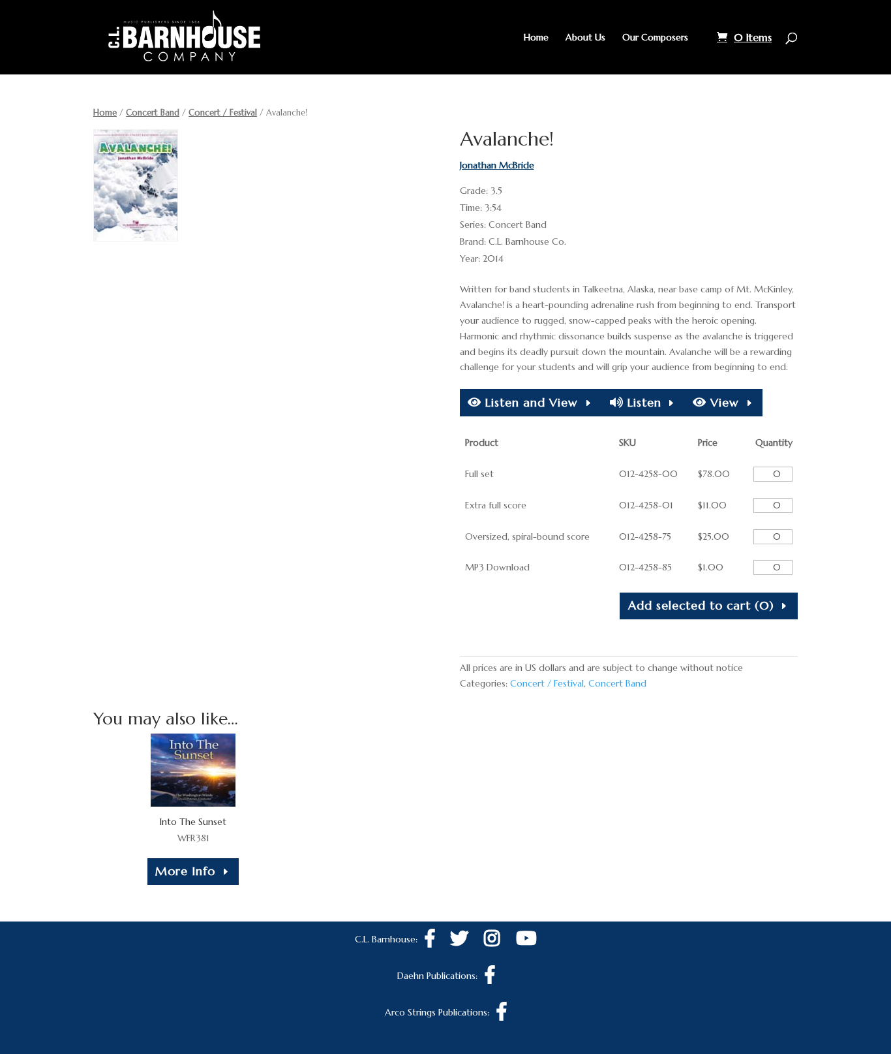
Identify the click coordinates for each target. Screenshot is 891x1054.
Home (536, 38)
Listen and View (529, 402)
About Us (585, 38)
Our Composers (655, 38)
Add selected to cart (701, 605)
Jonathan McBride (497, 165)
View (722, 402)
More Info (185, 870)
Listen (642, 402)
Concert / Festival (223, 112)
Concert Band (152, 112)
